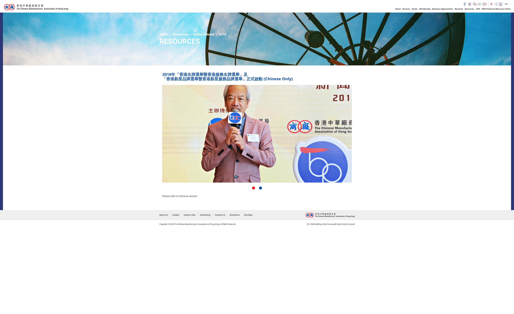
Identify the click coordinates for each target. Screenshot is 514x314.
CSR (478, 9)
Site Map (248, 215)
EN (506, 4)
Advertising (205, 215)
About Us (163, 215)
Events (415, 9)
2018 (222, 34)
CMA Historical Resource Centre (496, 9)
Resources (469, 9)
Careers (175, 215)
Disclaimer (235, 215)
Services (406, 9)
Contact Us (220, 215)
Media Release (203, 34)
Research (459, 9)
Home (164, 34)
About (398, 9)
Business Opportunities (442, 9)
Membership (424, 9)
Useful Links (189, 215)
